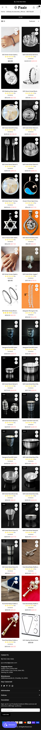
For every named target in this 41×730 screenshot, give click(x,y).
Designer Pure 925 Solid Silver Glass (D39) (10, 457)
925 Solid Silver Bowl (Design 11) (10, 494)
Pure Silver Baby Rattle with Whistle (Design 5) (10, 640)
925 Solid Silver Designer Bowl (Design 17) (31, 530)
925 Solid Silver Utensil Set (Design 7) (31, 128)
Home (3, 12)
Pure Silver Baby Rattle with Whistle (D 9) (10, 604)
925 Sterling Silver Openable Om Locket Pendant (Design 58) (10, 91)
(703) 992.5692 (21, 2)
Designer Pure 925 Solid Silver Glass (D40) (10, 347)
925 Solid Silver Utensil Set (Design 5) (10, 421)
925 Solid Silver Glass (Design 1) (10, 567)
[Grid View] (2, 21)
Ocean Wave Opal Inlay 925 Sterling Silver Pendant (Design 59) (31, 201)
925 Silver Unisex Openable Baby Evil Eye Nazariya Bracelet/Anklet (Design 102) (10, 55)
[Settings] (34, 7)
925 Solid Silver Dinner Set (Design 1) (31, 55)
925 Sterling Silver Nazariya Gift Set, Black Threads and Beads (31, 640)
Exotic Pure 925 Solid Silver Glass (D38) (31, 421)
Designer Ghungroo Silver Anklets (31, 311)
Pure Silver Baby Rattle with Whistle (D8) (31, 567)
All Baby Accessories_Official (15, 12)
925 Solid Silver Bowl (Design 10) (31, 457)
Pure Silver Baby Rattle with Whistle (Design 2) (31, 604)
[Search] (6, 7)
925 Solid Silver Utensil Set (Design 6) (10, 164)
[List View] (4, 21)
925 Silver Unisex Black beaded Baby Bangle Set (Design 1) (10, 311)
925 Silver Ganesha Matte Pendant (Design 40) (31, 238)
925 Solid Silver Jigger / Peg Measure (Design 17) (31, 274)
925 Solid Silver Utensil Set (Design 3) (31, 164)
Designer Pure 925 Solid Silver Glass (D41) (31, 347)
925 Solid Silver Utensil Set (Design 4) (10, 384)
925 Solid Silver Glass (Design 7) (10, 530)
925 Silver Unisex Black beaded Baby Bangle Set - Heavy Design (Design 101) (31, 91)
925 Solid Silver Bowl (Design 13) (31, 494)
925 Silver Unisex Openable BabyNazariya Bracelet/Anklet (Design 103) (10, 274)
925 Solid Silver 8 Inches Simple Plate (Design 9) (10, 128)
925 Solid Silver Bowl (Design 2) (31, 384)
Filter (20, 17)
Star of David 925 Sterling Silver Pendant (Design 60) (10, 238)
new (4, 358)
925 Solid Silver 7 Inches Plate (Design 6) (10, 201)
